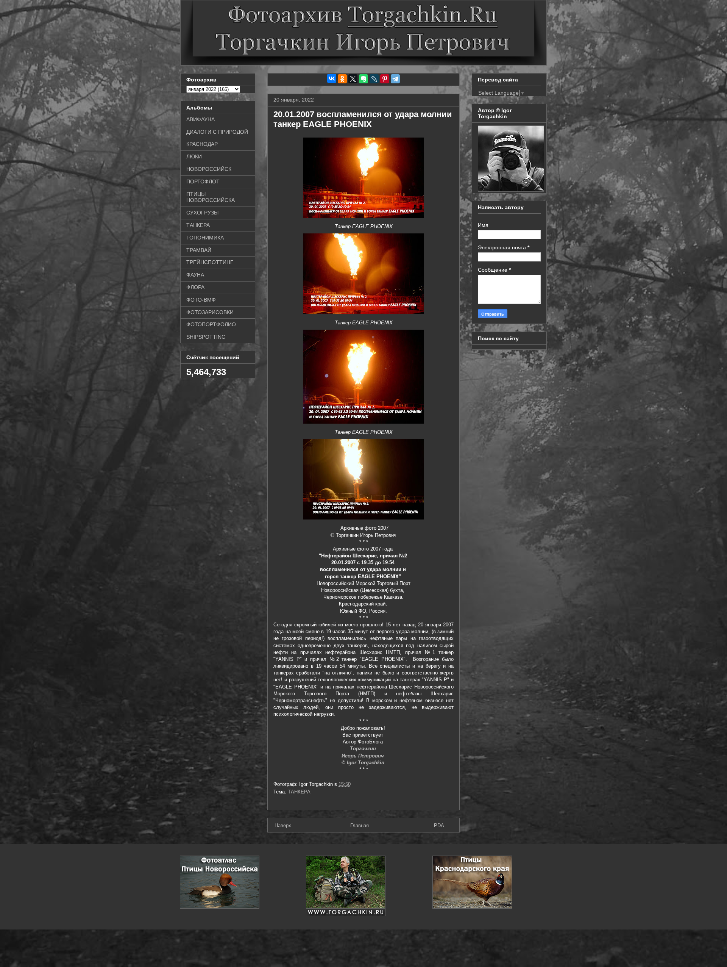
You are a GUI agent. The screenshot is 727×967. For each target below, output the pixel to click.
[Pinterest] (384, 78)
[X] (352, 78)
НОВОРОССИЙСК (208, 169)
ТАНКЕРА (299, 792)
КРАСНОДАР (202, 144)
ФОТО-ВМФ (201, 300)
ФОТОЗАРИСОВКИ (210, 312)
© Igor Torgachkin (364, 762)
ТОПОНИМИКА (205, 238)
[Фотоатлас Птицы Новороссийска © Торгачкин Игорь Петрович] (219, 907)
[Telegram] (395, 78)
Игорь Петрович (363, 756)
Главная (359, 825)
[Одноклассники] (342, 78)
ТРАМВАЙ (198, 250)
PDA (439, 825)
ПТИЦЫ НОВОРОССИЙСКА (210, 197)
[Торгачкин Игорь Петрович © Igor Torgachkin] (511, 190)
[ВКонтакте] (331, 78)
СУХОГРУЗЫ (202, 213)
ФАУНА (195, 275)
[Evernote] (363, 78)
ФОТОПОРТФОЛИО (211, 324)
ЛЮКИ (194, 156)
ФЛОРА (195, 287)
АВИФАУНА (200, 119)
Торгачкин (364, 748)
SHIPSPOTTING (206, 337)
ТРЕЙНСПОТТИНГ (209, 262)
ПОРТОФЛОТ (203, 181)
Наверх (283, 825)
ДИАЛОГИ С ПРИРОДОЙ (217, 132)
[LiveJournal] (374, 78)
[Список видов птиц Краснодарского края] (472, 907)
